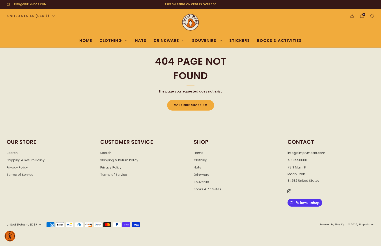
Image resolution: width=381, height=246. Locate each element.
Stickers (239, 40)
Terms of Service (20, 174)
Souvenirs (204, 40)
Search (12, 153)
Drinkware (166, 40)
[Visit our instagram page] (8, 4)
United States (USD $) (28, 16)
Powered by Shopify (332, 224)
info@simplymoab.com (30, 4)
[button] (9, 236)
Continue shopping (190, 105)
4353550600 (297, 160)
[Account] (352, 16)
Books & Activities (279, 40)
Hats (140, 40)
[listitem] (190, 4)
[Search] (372, 16)
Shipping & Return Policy (26, 160)
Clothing (110, 40)
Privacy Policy (17, 167)
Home (85, 40)
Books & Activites (207, 189)
